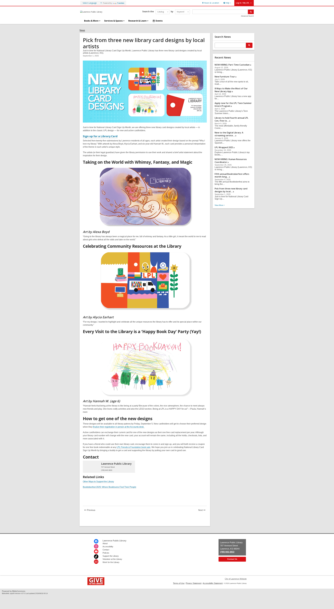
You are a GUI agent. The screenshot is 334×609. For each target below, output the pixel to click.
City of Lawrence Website (236, 579)
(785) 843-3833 (227, 552)
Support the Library (111, 556)
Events (159, 20)
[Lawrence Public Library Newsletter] (96, 561)
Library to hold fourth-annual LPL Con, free (231, 119)
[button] (227, 3)
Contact (106, 550)
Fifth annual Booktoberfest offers (232, 175)
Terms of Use (178, 583)
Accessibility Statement (213, 583)
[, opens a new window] (95, 584)
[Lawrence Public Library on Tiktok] (96, 556)
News (82, 30)
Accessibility (108, 546)
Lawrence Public (116, 463)
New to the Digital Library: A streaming (229, 134)
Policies (106, 553)
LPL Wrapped (224, 147)
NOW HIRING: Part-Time (232, 64)
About (105, 543)
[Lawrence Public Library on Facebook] (96, 541)
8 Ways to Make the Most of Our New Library (231, 90)
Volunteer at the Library (112, 559)
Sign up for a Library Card (100, 136)
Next (202, 510)
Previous (92, 510)
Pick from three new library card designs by (231, 190)
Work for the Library (111, 562)
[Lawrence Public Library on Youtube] (96, 551)
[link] (210, 3)
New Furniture (225, 76)
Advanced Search (247, 16)
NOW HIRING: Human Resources (231, 161)
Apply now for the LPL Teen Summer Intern (233, 104)
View (220, 205)
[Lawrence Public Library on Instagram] (96, 546)
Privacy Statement (193, 583)
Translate (120, 3)
